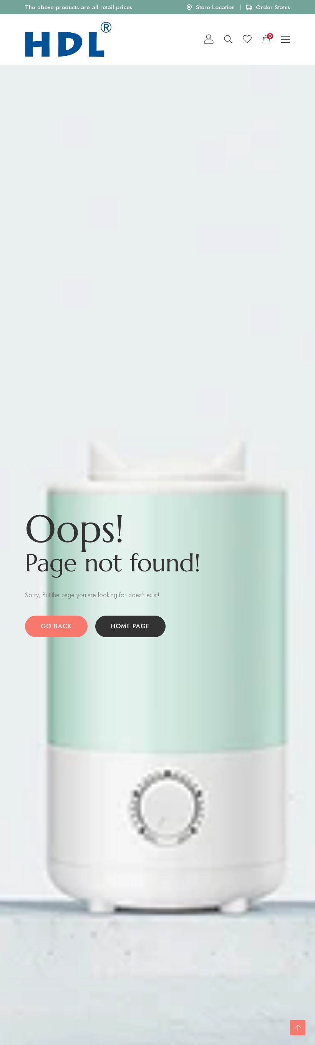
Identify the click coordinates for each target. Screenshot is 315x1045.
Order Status (273, 7)
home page (130, 626)
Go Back (56, 626)
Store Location (215, 7)
